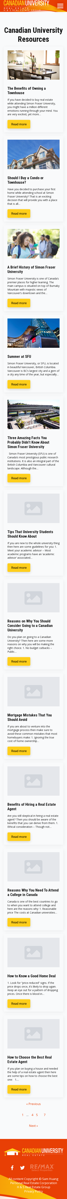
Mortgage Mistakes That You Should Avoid (29, 717)
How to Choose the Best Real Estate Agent (29, 1059)
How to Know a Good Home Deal (31, 976)
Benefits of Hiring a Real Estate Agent (31, 806)
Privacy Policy (33, 1191)
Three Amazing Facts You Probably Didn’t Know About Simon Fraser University (28, 442)
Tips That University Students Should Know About (30, 534)
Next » (33, 1126)
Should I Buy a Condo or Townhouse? (25, 180)
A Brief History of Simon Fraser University (31, 269)
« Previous (33, 1104)
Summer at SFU (19, 356)
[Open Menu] (60, 6)
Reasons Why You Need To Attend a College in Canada (33, 892)
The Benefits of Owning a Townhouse (26, 90)
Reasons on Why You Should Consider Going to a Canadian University (30, 625)
